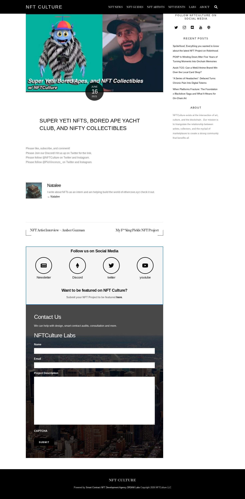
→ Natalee (53, 196)
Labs (192, 7)
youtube (145, 277)
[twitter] (176, 27)
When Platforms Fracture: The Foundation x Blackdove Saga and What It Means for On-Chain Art (195, 94)
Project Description (46, 373)
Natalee (54, 185)
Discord (77, 277)
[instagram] (184, 27)
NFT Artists (156, 7)
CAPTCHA (41, 431)
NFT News (115, 7)
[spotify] (209, 27)
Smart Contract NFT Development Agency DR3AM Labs (113, 487)
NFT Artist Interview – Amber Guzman (57, 230)
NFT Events (177, 7)
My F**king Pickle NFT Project (137, 230)
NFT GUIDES (135, 7)
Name (37, 344)
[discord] (192, 27)
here (119, 297)
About (204, 7)
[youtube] (200, 27)
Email (37, 358)
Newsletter (44, 277)
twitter (111, 277)
